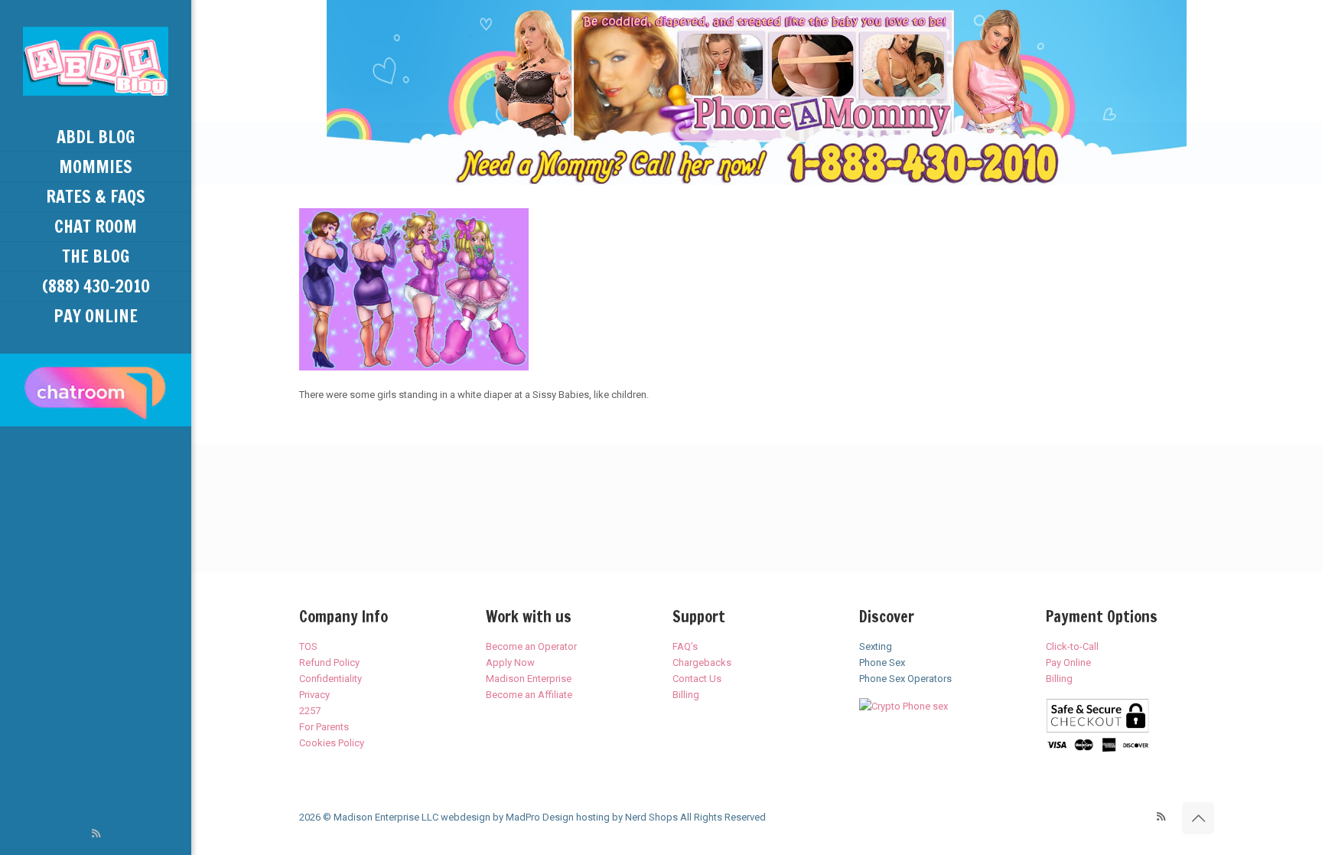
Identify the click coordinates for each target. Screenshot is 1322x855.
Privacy (314, 694)
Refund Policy (329, 662)
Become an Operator (531, 646)
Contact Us (696, 678)
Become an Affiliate (529, 694)
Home (303, 154)
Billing (685, 694)
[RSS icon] (96, 833)
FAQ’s (685, 646)
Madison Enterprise (528, 678)
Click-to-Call (1072, 646)
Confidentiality (330, 678)
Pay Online (1068, 662)
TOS (308, 646)
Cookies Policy (331, 743)
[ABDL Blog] (95, 61)
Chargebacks (701, 662)
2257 (310, 710)
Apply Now (510, 662)
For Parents (324, 727)
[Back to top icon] (1198, 818)
